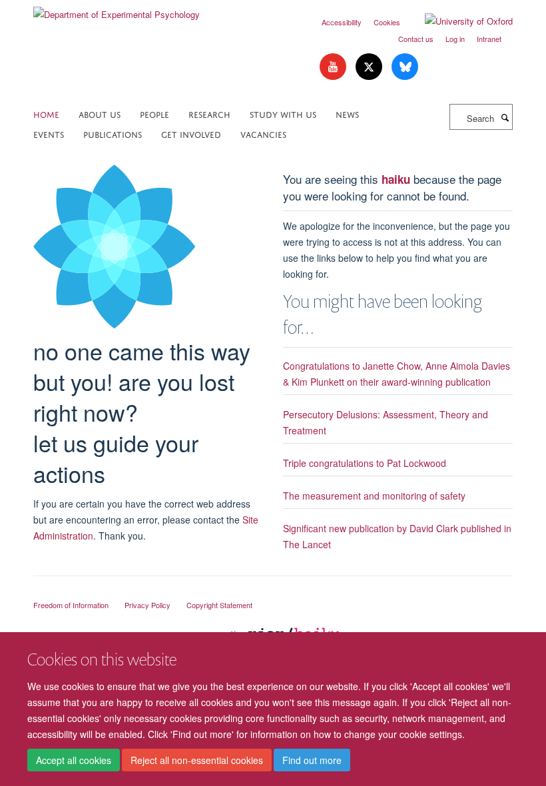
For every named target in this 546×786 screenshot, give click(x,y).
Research (209, 113)
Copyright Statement (219, 604)
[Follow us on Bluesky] (405, 67)
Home (46, 113)
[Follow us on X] (370, 67)
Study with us (283, 113)
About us (100, 113)
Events (48, 133)
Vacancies (263, 133)
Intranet (489, 38)
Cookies (387, 22)
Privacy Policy (147, 604)
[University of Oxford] (459, 21)
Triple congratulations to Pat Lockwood (364, 463)
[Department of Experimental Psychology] (116, 9)
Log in (455, 38)
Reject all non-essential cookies (197, 760)
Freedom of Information (71, 604)
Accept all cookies (73, 760)
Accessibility (342, 22)
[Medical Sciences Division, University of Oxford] (273, 593)
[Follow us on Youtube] (334, 67)
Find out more (312, 760)
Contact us (415, 38)
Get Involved (191, 133)
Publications (112, 133)
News (347, 113)
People (154, 113)
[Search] (504, 117)
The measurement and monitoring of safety (374, 495)
